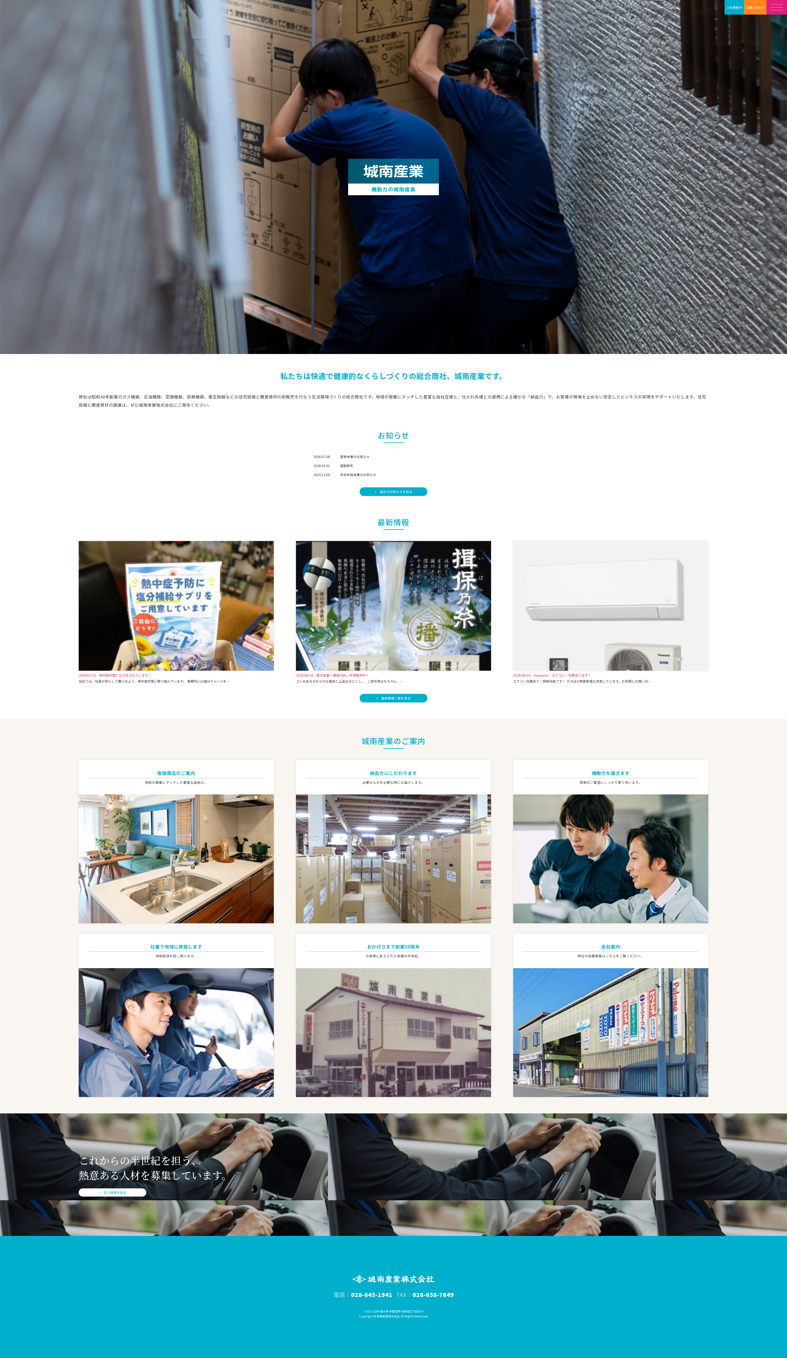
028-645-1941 (371, 1294)
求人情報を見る (114, 1192)
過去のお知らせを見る (396, 491)
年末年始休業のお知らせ (358, 474)
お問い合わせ (755, 7)
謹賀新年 (346, 465)
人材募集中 (734, 7)
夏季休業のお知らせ (355, 456)
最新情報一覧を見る (396, 698)
